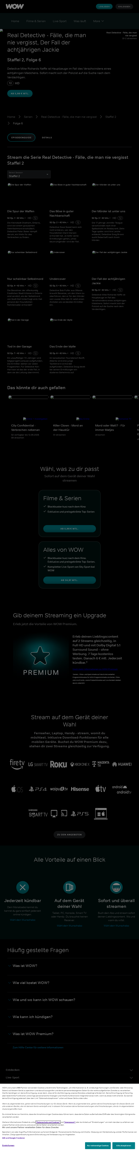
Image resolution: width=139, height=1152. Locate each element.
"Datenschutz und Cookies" (48, 1122)
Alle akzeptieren (123, 1145)
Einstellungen (8, 1145)
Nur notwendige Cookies (98, 1145)
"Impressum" (70, 1122)
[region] (69, 1118)
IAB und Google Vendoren (13, 1138)
